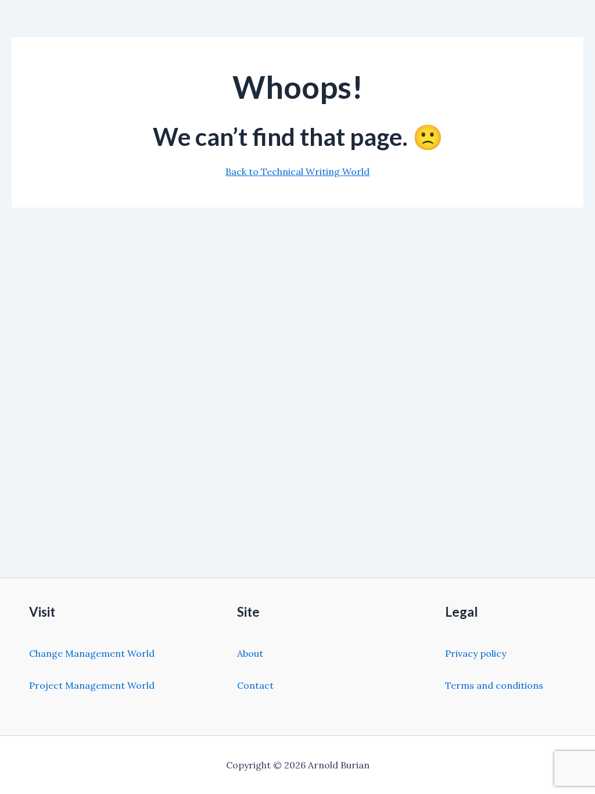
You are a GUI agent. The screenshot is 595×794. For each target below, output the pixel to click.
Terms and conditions (494, 685)
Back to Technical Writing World (297, 171)
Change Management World (92, 653)
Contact (255, 685)
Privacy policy (475, 653)
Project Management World (92, 685)
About (250, 653)
